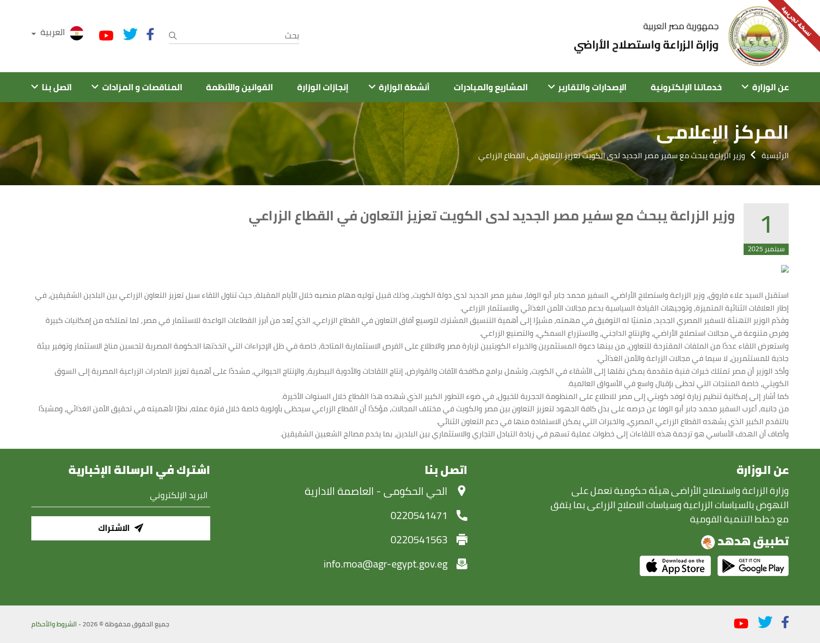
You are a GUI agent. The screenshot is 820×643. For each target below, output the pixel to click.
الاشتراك (114, 528)
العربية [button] (52, 32)
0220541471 (419, 515)
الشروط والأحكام (54, 624)
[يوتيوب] (106, 36)
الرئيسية (775, 155)
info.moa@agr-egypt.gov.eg (385, 563)
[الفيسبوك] (150, 34)
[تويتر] (130, 34)
